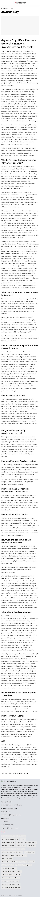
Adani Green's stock (8, 836)
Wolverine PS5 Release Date (11, 884)
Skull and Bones (7, 858)
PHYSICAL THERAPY (8, 849)
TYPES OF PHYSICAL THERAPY (11, 874)
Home (3, 8)
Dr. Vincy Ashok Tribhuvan (10, 839)
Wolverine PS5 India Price (10, 881)
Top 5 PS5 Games (7, 865)
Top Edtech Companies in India (11, 871)
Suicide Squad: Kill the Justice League (14, 861)
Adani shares (21, 836)
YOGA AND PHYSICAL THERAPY (11, 887)
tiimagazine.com (11, 808)
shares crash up (21, 855)
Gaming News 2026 (8, 842)
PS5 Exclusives (29, 852)
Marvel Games (20, 845)
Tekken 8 (31, 861)
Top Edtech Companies (9, 868)
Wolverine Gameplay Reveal (10, 877)
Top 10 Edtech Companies (23, 865)
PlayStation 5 (20, 849)
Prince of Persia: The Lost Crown (12, 852)
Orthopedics (31, 845)
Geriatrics (20, 842)
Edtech (23, 839)
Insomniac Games (30, 842)
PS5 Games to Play (8, 855)
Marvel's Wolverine (8, 845)
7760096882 (5, 821)
